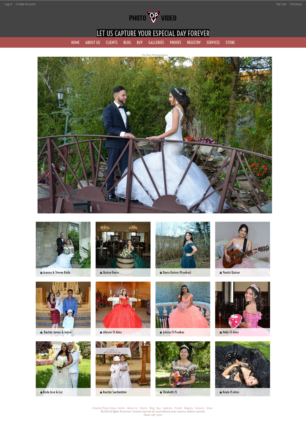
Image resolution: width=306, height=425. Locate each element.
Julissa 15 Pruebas (173, 332)
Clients (112, 42)
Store (230, 42)
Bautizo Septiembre (114, 392)
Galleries (156, 42)
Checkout (296, 4)
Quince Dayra (111, 272)
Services (213, 42)
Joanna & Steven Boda (56, 272)
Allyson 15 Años (112, 332)
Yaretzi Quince (231, 272)
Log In (8, 4)
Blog (127, 42)
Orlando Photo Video (104, 408)
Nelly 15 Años (231, 332)
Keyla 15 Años (231, 392)
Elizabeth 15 (170, 392)
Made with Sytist (153, 414)
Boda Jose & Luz (53, 392)
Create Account (25, 4)
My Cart (281, 4)
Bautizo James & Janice (57, 332)
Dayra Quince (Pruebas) (177, 272)
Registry (194, 42)
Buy (140, 42)
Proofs (175, 42)
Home (75, 42)
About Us (92, 42)
